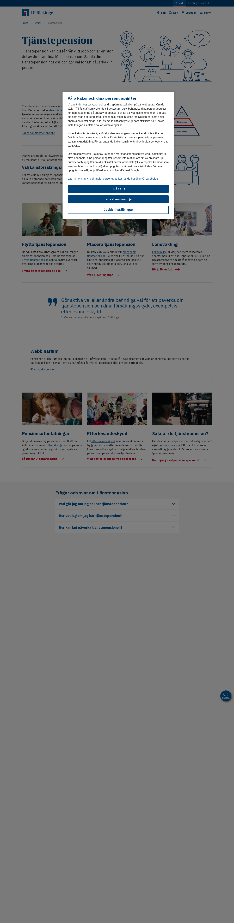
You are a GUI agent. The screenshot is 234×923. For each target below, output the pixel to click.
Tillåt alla (118, 189)
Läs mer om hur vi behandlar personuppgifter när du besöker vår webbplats (113, 178)
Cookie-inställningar (118, 210)
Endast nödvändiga (118, 199)
